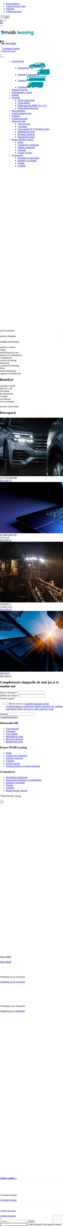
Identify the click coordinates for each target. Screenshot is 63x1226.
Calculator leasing (8, 1200)
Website (3, 714)
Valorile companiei (26, 147)
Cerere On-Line (8, 51)
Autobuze (22, 80)
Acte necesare (24, 124)
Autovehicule (18, 61)
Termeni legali (7, 698)
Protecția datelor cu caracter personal (23, 766)
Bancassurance (13, 3)
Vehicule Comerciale (27, 74)
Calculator (22, 126)
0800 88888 (5, 962)
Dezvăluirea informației (17, 777)
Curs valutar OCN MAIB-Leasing (33, 129)
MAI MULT (6, 480)
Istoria (20, 142)
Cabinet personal (13, 11)
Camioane (22, 87)
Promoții (16, 97)
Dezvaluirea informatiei (28, 158)
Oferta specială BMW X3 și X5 (32, 105)
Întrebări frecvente (26, 137)
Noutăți (21, 163)
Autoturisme (23, 68)
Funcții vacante (13, 763)
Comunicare (17, 155)
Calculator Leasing (11, 48)
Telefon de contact (9, 695)
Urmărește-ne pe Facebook (12, 982)
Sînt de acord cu (34, 706)
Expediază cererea (9, 717)
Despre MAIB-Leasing (22, 139)
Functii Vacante (25, 152)
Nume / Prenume (8, 692)
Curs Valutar (11, 734)
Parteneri (10, 9)
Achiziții (21, 166)
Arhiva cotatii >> (8, 1178)
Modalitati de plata (26, 131)
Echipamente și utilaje (22, 92)
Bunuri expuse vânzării (16, 790)
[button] (31, 23)
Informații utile (18, 121)
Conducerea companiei (28, 145)
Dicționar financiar (26, 134)
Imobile (15, 95)
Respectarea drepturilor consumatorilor (24, 780)
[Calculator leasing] (5, 1190)
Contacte (22, 150)
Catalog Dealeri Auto (15, 6)
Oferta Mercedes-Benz (28, 108)
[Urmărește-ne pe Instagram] (9, 1001)
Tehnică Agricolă (20, 90)
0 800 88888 (10, 43)
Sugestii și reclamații (27, 160)
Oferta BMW (24, 103)
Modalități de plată (14, 736)
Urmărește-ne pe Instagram (12, 1011)
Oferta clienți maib (26, 100)
